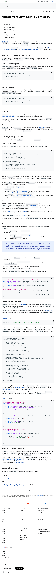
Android (3, 510)
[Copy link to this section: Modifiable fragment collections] (23, 112)
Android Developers (6, 11)
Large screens (41, 510)
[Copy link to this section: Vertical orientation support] (20, 64)
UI (18, 7)
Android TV (40, 519)
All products (4, 560)
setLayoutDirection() (35, 108)
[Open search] (36, 1)
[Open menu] (2, 1)
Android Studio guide (24, 530)
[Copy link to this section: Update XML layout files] (17, 144)
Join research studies (42, 536)
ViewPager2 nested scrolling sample (25, 460)
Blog (3, 521)
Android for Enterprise (6, 512)
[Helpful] (51, 12)
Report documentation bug (44, 531)
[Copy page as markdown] (7, 20)
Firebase (3, 555)
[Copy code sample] (53, 72)
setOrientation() (34, 83)
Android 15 (4, 533)
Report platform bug (42, 529)
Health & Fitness (23, 515)
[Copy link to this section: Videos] (7, 482)
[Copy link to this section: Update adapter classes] (17, 174)
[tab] (5, 275)
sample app (38, 249)
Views (23, 7)
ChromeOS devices (42, 515)
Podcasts (4, 523)
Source (3, 517)
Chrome (3, 553)
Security (3, 515)
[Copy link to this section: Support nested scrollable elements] (25, 449)
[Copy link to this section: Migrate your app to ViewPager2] (28, 137)
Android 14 (4, 536)
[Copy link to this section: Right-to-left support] (16, 87)
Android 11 (4, 542)
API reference (23, 535)
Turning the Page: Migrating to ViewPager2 (14, 485)
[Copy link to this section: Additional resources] (19, 468)
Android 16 (4, 531)
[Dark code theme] (52, 72)
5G (20, 521)
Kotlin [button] (4, 275)
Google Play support (42, 533)
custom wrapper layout (19, 462)
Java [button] (10, 275)
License (7, 564)
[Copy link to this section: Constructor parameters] (17, 201)
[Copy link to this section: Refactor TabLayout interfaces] (22, 302)
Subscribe (19, 568)
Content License (39, 495)
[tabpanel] (28, 288)
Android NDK (22, 539)
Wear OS (40, 512)
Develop (4, 7)
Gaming (21, 510)
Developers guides (24, 533)
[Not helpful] (53, 12)
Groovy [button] (5, 318)
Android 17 (4, 529)
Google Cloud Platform (7, 557)
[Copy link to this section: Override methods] (13, 224)
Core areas (12, 7)
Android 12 (4, 540)
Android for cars (41, 517)
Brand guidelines (14, 564)
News (3, 519)
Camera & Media (23, 517)
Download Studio (23, 537)
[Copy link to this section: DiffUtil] (7, 125)
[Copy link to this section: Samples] (8, 475)
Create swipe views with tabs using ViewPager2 (29, 49)
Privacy (21, 519)
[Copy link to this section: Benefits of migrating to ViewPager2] (31, 55)
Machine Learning (24, 512)
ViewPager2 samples (9, 478)
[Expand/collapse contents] (9, 24)
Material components (48, 310)
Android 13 (4, 538)
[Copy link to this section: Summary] (8, 255)
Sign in (52, 1)
